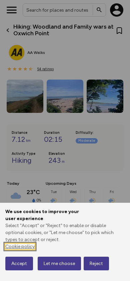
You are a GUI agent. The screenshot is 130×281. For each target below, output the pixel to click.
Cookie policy (20, 246)
